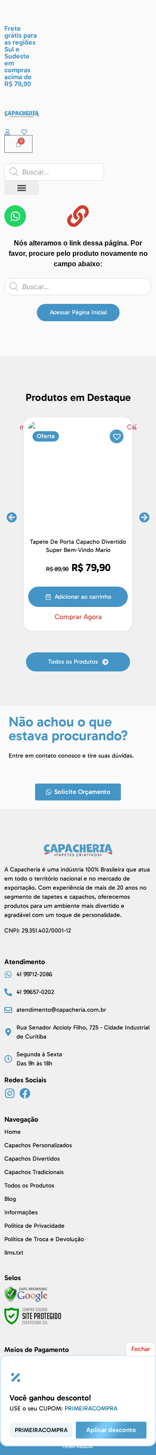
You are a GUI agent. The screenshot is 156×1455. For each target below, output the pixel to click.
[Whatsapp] (15, 216)
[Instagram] (9, 1093)
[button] (21, 188)
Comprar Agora (78, 617)
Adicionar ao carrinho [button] (83, 596)
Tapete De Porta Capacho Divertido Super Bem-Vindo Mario (78, 546)
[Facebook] (25, 1093)
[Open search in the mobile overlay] (54, 172)
